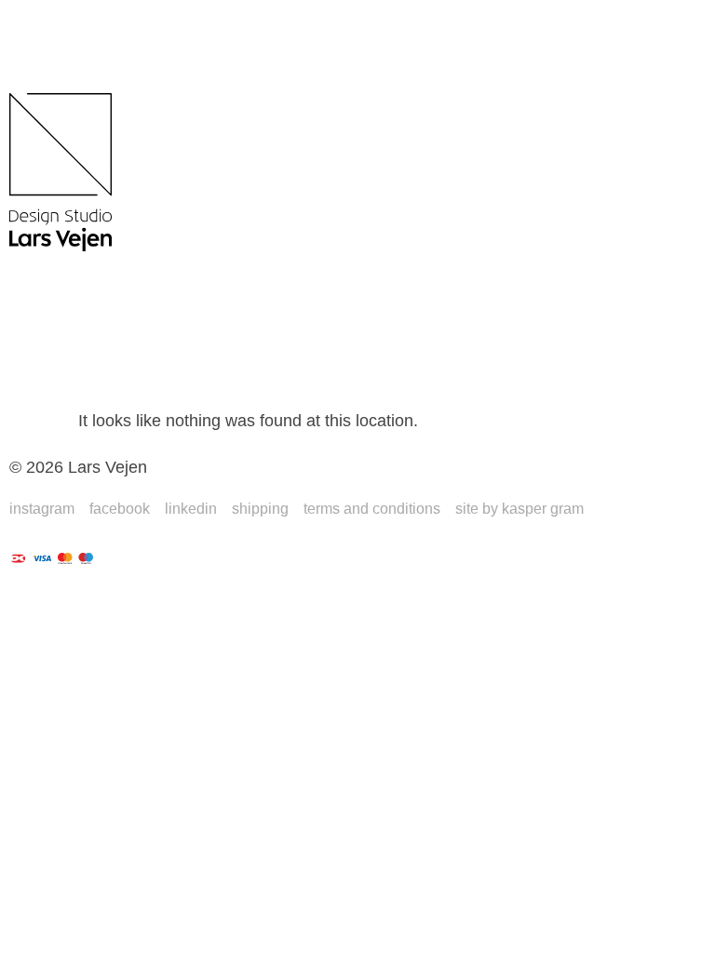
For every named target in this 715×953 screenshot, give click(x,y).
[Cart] (46, 333)
